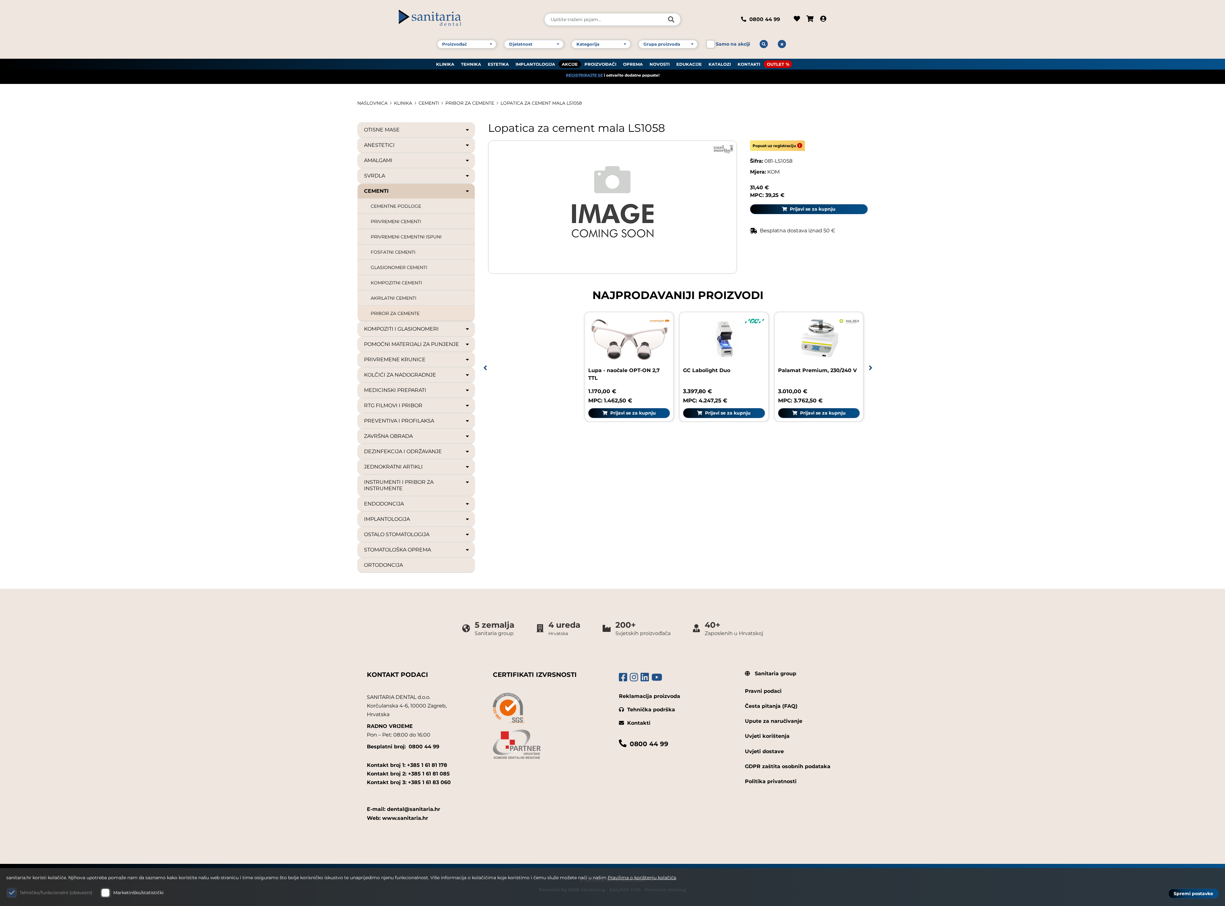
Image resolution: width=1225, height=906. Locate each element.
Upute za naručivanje (773, 721)
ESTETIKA (498, 64)
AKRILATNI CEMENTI (393, 298)
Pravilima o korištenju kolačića (642, 877)
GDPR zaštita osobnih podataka (787, 766)
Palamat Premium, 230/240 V (817, 370)
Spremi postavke (1193, 893)
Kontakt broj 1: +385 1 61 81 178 (407, 765)
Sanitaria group (774, 673)
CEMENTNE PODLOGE (396, 206)
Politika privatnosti (771, 781)
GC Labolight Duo (706, 370)
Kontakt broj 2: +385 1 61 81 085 (408, 774)
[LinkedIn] (645, 677)
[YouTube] (656, 677)
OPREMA (633, 64)
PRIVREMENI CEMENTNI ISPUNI (406, 237)
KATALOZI (720, 64)
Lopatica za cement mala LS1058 (541, 103)
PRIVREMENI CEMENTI (396, 221)
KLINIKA (445, 64)
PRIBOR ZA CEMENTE (469, 103)
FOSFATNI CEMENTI (393, 252)
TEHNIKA (471, 64)
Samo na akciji (733, 44)
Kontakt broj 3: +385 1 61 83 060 (409, 782)
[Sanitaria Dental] (467, 19)
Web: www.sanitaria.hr (397, 818)
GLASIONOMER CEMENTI (399, 267)
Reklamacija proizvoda (649, 696)
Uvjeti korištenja (767, 736)
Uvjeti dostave (764, 751)
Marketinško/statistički (138, 892)
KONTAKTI (749, 64)
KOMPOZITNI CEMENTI (396, 283)
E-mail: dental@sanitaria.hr (403, 809)
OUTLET (775, 64)
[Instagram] (634, 677)
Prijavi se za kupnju (812, 209)
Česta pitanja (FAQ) (771, 706)
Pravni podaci (763, 691)
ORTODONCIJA (383, 565)
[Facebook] (623, 677)
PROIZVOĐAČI (600, 64)
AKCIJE (570, 64)
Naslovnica (372, 103)
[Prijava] (823, 19)
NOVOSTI (660, 64)
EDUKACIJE (689, 64)
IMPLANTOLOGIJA (535, 64)
